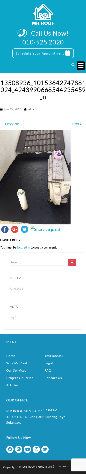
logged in (23, 247)
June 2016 (16, 288)
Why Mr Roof (17, 363)
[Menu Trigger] (81, 65)
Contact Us (53, 378)
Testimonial (53, 356)
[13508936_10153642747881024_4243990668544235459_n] (35, 176)
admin (31, 109)
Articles (12, 385)
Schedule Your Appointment (40, 53)
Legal (48, 363)
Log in (13, 317)
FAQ (47, 370)
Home (10, 356)
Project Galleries (19, 378)
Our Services (16, 370)
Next (76, 124)
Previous (12, 124)
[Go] (72, 262)
